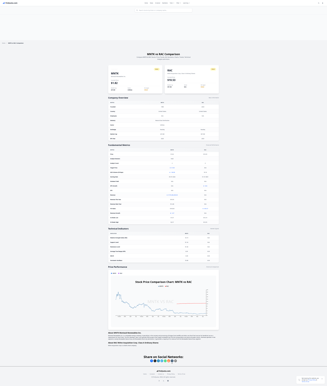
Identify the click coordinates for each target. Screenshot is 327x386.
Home (146, 3)
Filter (177, 3)
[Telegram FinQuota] (168, 380)
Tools (171, 3)
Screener (157, 3)
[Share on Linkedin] (158, 360)
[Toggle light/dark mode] (318, 3)
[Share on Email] (175, 360)
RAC (169, 70)
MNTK (115, 73)
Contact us (161, 374)
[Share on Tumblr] (172, 360)
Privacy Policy (171, 374)
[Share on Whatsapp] (165, 360)
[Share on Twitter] (155, 360)
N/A (185, 87)
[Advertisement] (163, 27)
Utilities (130, 90)
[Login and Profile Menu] (322, 3)
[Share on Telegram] (161, 360)
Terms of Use (181, 374)
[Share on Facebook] (151, 360)
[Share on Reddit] (168, 360)
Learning (185, 3)
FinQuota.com (165, 371)
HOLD (146, 90)
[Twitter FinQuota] (163, 381)
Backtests (165, 3)
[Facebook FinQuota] (159, 380)
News (151, 3)
